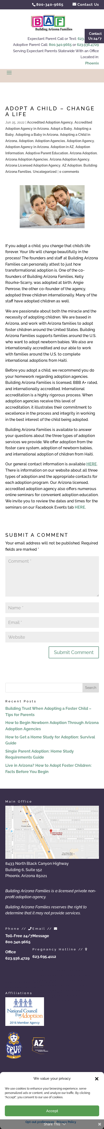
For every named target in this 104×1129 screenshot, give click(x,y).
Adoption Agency (80, 141)
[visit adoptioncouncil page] (24, 1024)
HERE (80, 507)
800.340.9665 (60, 45)
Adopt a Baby (61, 129)
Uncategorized (45, 172)
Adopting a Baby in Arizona (36, 135)
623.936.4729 (88, 45)
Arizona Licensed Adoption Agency (32, 165)
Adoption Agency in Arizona (27, 147)
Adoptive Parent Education (46, 153)
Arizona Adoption (83, 153)
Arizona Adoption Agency (69, 159)
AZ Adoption (72, 165)
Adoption (26, 141)
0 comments (69, 172)
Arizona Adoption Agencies (26, 159)
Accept (52, 1111)
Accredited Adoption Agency (50, 122)
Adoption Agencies (50, 141)
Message (40, 936)
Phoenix (92, 63)
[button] (96, 1078)
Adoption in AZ (62, 147)
